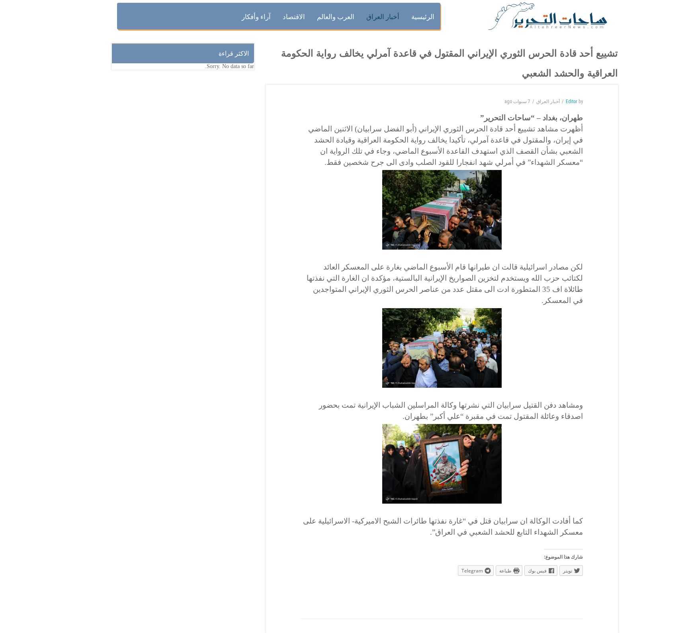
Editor (571, 101)
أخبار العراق (548, 101)
